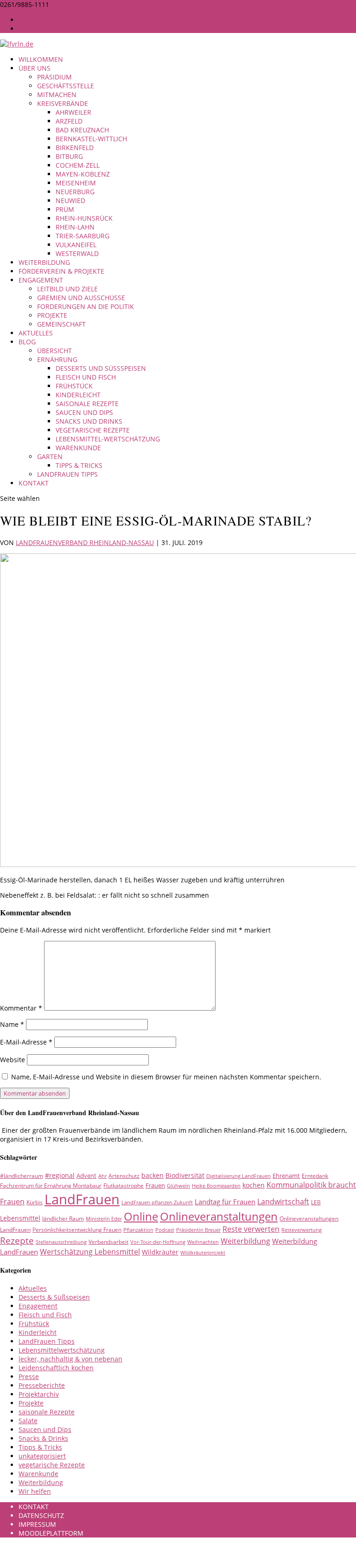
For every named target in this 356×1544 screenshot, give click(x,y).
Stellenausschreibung (61, 1242)
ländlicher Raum (63, 1218)
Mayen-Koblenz (83, 174)
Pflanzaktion (138, 1230)
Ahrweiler (73, 112)
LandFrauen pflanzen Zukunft (157, 1202)
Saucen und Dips (84, 412)
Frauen (155, 1185)
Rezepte (17, 1240)
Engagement (41, 280)
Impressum (37, 19)
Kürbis (34, 1202)
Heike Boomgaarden (216, 1186)
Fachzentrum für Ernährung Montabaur (51, 1185)
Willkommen (41, 59)
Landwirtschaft (283, 1201)
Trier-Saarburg (82, 235)
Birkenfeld (75, 147)
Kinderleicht (78, 394)
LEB (316, 1202)
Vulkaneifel (76, 244)
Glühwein (178, 1186)
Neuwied (70, 200)
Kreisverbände (62, 103)
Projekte (52, 315)
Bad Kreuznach (82, 129)
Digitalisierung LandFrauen (238, 1176)
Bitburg (69, 156)
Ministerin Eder (104, 1218)
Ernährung (57, 359)
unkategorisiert (42, 1456)
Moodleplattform (51, 1533)
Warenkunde (78, 447)
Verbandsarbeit (108, 1242)
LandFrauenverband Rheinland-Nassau (85, 542)
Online (141, 1216)
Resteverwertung (301, 1230)
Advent (86, 1175)
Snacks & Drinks (43, 1438)
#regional (60, 1175)
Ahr (102, 1176)
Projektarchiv (39, 1394)
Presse (29, 1376)
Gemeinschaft (61, 324)
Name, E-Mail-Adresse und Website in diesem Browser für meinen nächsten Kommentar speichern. (166, 1076)
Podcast (164, 1230)
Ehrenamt (286, 1175)
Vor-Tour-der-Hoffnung (157, 1242)
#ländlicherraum (21, 1176)
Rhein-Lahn (75, 227)
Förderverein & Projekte (61, 271)
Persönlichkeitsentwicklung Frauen (76, 1230)
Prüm (65, 209)
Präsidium (54, 76)
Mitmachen (56, 94)
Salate (28, 1420)
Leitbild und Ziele (67, 288)
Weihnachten (203, 1242)
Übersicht (54, 350)
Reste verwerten (251, 1229)
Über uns (35, 68)
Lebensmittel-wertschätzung (108, 438)
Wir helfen (35, 1491)
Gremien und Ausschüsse (81, 297)
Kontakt (34, 483)
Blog (27, 341)
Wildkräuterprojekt (202, 1252)
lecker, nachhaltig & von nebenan (70, 1358)
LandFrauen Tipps (67, 474)
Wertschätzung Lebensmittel (90, 1252)
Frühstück (74, 385)
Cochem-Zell (78, 165)
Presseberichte (42, 1385)
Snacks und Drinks (89, 421)
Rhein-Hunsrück (84, 218)
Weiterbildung (44, 262)
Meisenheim (76, 182)
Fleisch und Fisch (86, 377)
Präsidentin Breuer (198, 1230)
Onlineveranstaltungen (219, 1216)
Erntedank (315, 1176)
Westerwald (77, 253)
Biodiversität (184, 1175)
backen (152, 1175)
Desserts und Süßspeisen (101, 368)
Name (12, 1024)
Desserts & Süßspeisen (54, 1297)
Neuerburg (75, 191)
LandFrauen (82, 1199)
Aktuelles (36, 333)
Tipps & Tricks (79, 465)
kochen (253, 1185)
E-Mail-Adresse (26, 1042)
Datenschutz (41, 28)
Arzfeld (69, 121)
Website (12, 1059)
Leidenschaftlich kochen (56, 1367)
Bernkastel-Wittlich (91, 138)
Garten (50, 456)
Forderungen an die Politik (85, 306)
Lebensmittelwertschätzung (62, 1350)
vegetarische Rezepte (93, 430)
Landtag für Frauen (225, 1201)
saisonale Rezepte (87, 403)
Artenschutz (124, 1176)
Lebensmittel (20, 1218)
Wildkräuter (160, 1252)
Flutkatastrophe (123, 1185)
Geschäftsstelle (65, 85)
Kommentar (21, 1008)
